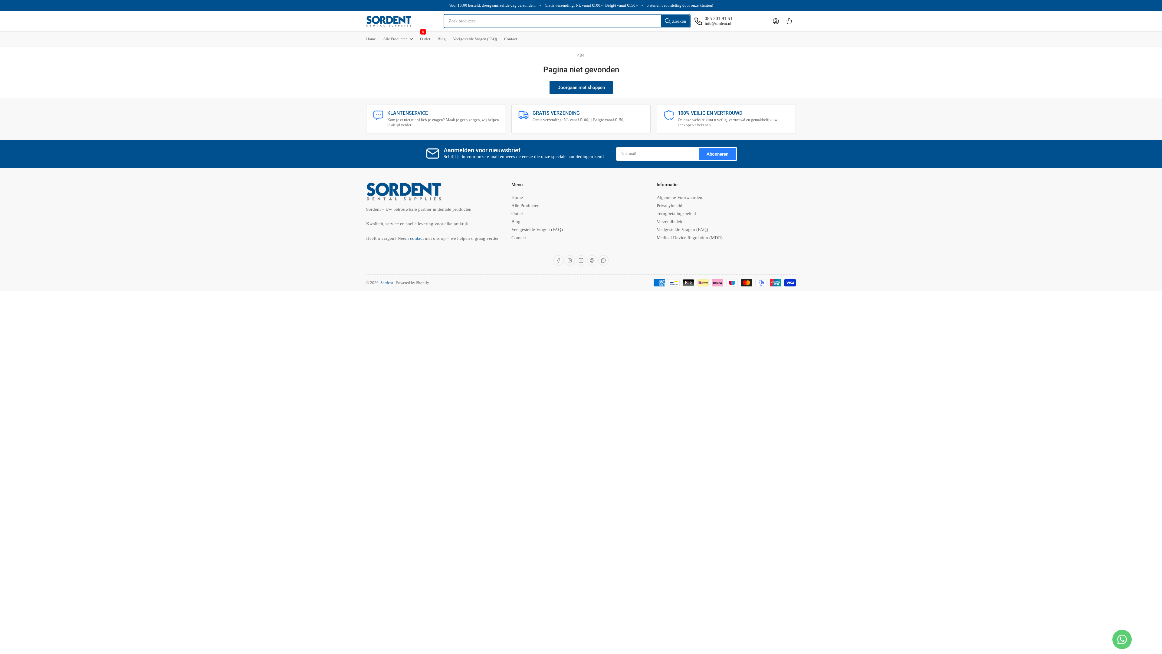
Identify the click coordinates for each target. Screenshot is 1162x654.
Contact (510, 39)
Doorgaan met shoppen (581, 87)
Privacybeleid (669, 205)
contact (417, 238)
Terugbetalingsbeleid (676, 213)
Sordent (386, 282)
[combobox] (567, 21)
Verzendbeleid (670, 221)
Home (371, 39)
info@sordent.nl (718, 23)
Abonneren (717, 154)
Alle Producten (395, 39)
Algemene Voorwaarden (679, 197)
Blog (442, 39)
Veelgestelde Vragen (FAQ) (475, 39)
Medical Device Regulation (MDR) (690, 237)
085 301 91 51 (719, 18)
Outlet (425, 36)
